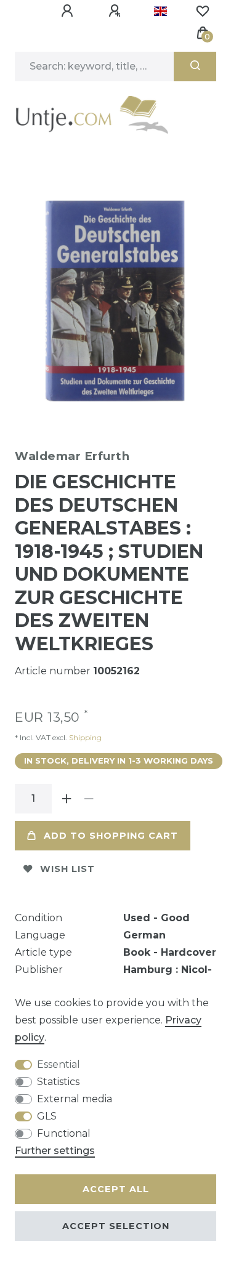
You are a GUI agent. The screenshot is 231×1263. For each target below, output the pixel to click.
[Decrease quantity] (89, 798)
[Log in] (69, 11)
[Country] (160, 11)
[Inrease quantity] (66, 798)
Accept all (116, 1189)
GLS (47, 1116)
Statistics (58, 1081)
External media (74, 1099)
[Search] (195, 66)
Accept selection (115, 1226)
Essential (58, 1064)
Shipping (84, 737)
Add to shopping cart (111, 835)
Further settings (55, 1150)
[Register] (116, 11)
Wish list (67, 868)
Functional (64, 1133)
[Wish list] (203, 11)
